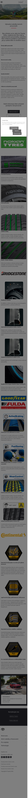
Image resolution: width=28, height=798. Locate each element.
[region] (14, 127)
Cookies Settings (14, 128)
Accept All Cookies (17, 133)
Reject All (17, 130)
